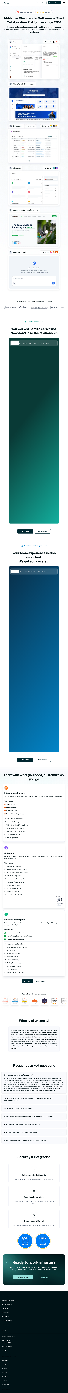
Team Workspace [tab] (29, 571)
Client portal (5, 1308)
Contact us (5, 1384)
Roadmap (5, 1368)
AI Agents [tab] (41, 571)
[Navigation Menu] (64, 2)
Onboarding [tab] (17, 343)
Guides (4, 1364)
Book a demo (41, 3)
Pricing (4, 1330)
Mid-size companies (8, 1300)
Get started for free (54, 3)
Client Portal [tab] (27, 343)
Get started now (23, 1277)
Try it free (25, 531)
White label (5, 1316)
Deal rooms (5, 1312)
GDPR (4, 1350)
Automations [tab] (17, 571)
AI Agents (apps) (7, 1304)
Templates (5, 1360)
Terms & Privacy (7, 1346)
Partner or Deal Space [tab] (41, 343)
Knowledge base (7, 1320)
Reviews (4, 1380)
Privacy (4, 1372)
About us (5, 1376)
